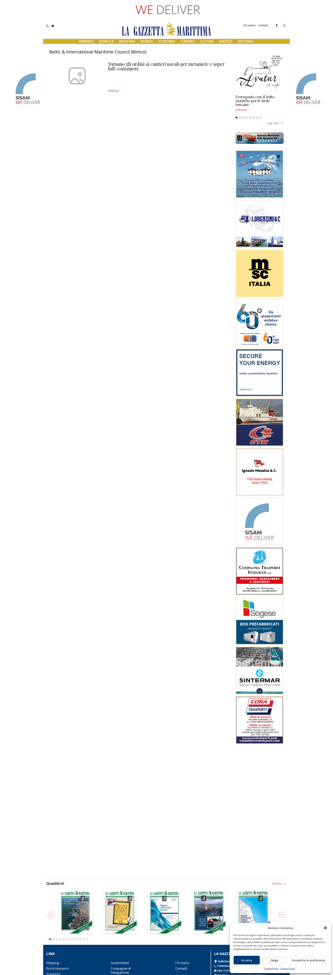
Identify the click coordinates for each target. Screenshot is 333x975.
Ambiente (86, 41)
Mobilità (106, 41)
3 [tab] (243, 118)
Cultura (207, 41)
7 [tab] (257, 118)
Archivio (277, 883)
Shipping (113, 90)
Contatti (263, 25)
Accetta (246, 960)
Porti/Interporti (57, 968)
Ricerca (147, 41)
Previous (51, 915)
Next (282, 915)
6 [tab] (253, 118)
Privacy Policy (287, 968)
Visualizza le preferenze (308, 960)
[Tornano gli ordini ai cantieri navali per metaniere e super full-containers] (77, 76)
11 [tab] (84, 939)
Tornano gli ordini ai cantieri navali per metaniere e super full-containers (166, 66)
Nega (274, 960)
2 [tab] (240, 118)
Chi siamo (249, 25)
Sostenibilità (120, 963)
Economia (166, 41)
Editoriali (246, 41)
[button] (325, 928)
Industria (127, 41)
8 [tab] (260, 118)
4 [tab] (247, 118)
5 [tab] (250, 118)
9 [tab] (77, 939)
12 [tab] (87, 939)
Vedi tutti (273, 123)
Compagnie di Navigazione (121, 970)
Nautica (226, 41)
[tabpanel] (259, 105)
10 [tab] (81, 939)
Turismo (187, 41)
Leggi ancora (259, 105)
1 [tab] (236, 118)
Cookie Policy (271, 968)
